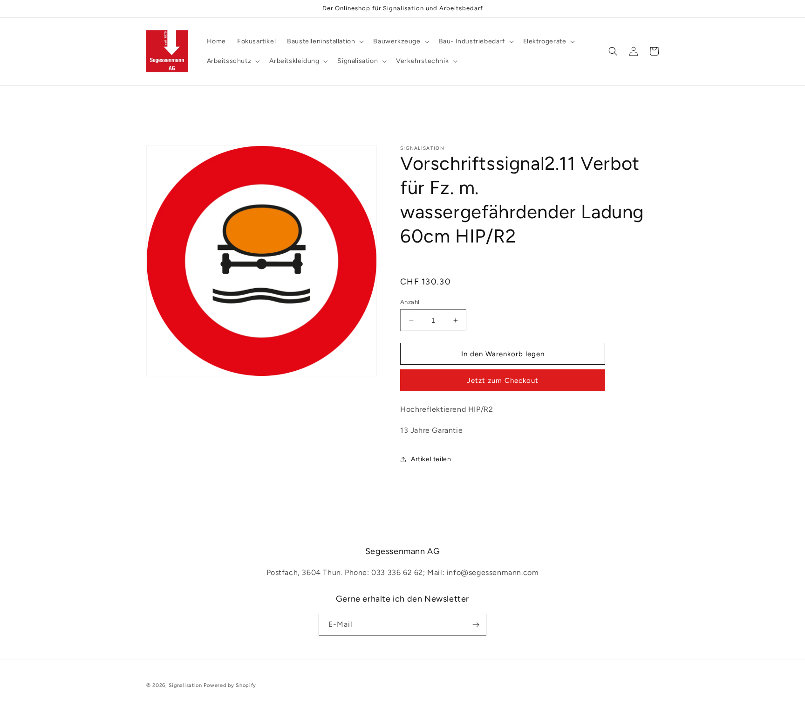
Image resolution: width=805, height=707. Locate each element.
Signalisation (185, 685)
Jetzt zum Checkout (503, 380)
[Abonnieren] (475, 625)
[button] (324, 41)
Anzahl (409, 301)
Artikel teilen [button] (431, 459)
